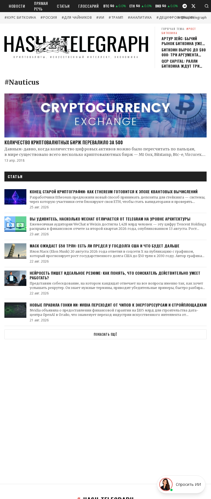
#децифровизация (175, 17)
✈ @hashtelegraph (192, 17)
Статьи (63, 6)
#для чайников (77, 17)
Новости (17, 6)
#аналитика (140, 17)
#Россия (48, 17)
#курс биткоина (20, 17)
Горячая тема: (179, 31)
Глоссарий (88, 6)
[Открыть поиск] (206, 6)
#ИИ (100, 17)
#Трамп (116, 17)
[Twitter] (193, 6)
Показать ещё (105, 334)
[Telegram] (184, 6)
